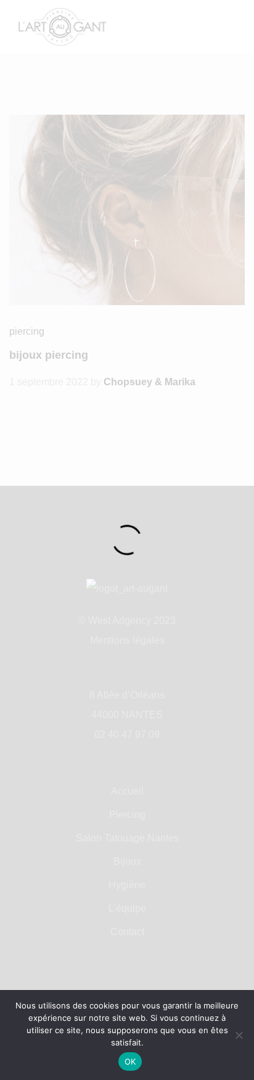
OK (130, 1061)
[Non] (238, 1035)
